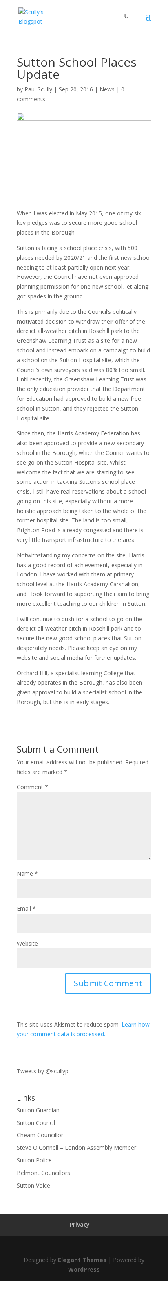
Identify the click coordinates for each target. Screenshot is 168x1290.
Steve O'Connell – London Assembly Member (76, 1147)
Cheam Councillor (40, 1135)
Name (27, 873)
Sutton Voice (33, 1185)
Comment (32, 787)
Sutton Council (36, 1123)
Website (27, 943)
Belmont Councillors (43, 1173)
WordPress (84, 1269)
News (107, 89)
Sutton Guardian (38, 1110)
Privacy (80, 1224)
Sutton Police (34, 1160)
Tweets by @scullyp (43, 1071)
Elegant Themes (82, 1260)
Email (26, 908)
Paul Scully (38, 89)
